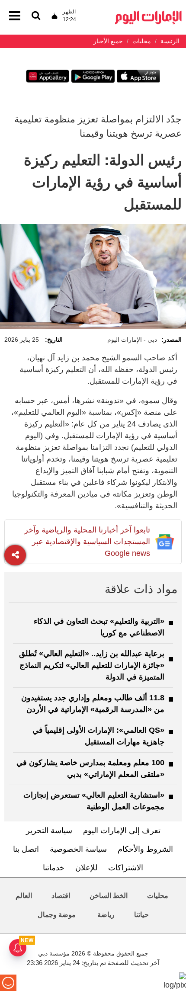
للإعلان (86, 867)
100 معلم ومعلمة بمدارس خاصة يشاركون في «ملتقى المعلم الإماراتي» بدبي (90, 768)
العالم (24, 895)
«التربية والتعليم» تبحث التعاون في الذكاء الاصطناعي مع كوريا (99, 627)
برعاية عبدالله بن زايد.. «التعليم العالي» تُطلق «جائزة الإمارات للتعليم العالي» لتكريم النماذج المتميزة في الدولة (91, 665)
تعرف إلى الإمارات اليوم (121, 830)
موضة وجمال (57, 914)
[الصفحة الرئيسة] (148, 13)
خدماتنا (53, 867)
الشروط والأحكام (145, 849)
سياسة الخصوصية (78, 849)
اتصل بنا (26, 849)
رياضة (106, 914)
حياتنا (141, 914)
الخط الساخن (109, 895)
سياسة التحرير (49, 830)
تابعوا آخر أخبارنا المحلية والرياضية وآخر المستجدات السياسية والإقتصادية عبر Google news (87, 542)
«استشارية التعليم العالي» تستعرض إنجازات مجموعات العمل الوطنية (93, 801)
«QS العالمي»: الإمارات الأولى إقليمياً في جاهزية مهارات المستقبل (98, 736)
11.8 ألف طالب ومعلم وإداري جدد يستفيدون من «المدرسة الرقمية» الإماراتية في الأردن (92, 703)
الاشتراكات (125, 867)
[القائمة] (36, 16)
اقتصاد (60, 895)
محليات (157, 895)
